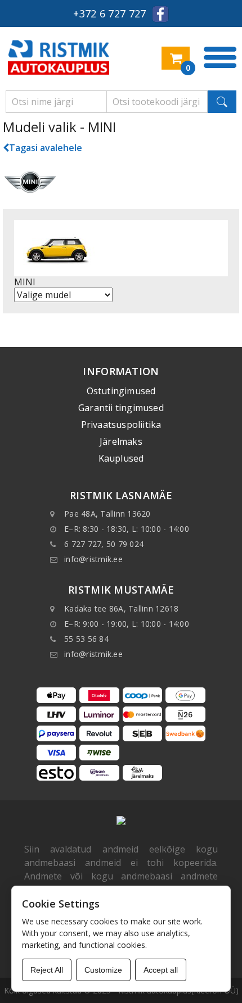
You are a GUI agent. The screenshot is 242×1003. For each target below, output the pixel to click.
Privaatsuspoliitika (121, 424)
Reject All (46, 969)
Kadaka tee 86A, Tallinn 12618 (121, 608)
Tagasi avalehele (45, 148)
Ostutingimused (121, 391)
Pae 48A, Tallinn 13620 (107, 513)
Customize (103, 969)
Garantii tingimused (121, 408)
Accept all (161, 969)
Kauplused (121, 458)
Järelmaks (121, 441)
